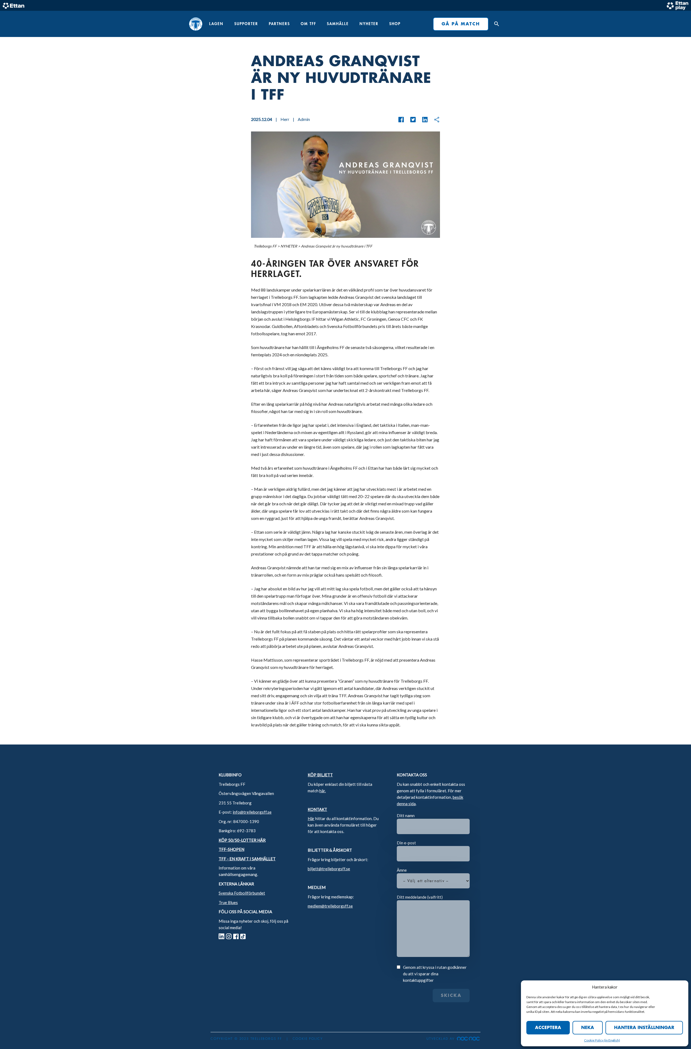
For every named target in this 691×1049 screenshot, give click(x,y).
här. (322, 790)
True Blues (228, 902)
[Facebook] (401, 119)
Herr (284, 119)
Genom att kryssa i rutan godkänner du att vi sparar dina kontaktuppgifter (435, 974)
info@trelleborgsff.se (252, 812)
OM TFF (308, 24)
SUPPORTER (246, 24)
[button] (495, 24)
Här (311, 818)
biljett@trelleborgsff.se (329, 868)
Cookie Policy (594, 1040)
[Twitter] (410, 119)
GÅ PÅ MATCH (461, 24)
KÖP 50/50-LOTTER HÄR (242, 840)
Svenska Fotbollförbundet (242, 893)
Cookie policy (308, 1038)
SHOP (395, 24)
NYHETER (369, 24)
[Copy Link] (434, 119)
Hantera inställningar (644, 1028)
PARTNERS (279, 24)
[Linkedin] (422, 119)
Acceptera (548, 1028)
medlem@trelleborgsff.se (330, 906)
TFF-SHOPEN (231, 849)
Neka (587, 1028)
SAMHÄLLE (338, 24)
